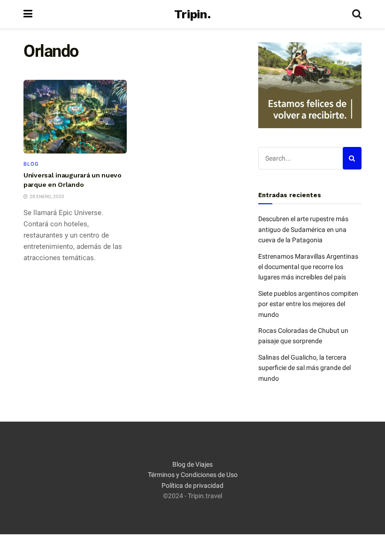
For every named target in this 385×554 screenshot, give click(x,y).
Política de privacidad (192, 485)
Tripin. (192, 14)
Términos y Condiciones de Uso (193, 474)
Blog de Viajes (192, 464)
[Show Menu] (27, 14)
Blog (31, 164)
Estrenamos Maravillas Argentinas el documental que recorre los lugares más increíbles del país (308, 267)
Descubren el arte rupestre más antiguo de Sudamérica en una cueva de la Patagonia (303, 229)
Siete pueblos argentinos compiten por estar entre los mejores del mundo (308, 304)
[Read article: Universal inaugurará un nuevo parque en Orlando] (75, 117)
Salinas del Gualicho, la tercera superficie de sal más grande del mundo (304, 368)
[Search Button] (357, 14)
